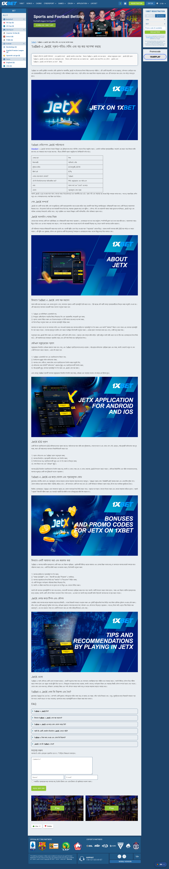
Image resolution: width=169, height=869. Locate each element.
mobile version (125, 861)
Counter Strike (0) (12, 33)
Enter (150, 3)
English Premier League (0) (15, 51)
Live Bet (94, 3)
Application (82, 3)
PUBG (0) (9, 40)
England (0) (10, 62)
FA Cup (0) (10, 22)
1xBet (21, 3)
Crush (70, 3)
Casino (39, 3)
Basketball (9, 19)
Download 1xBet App (44, 25)
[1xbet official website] (84, 110)
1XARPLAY (155, 56)
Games (61, 3)
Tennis (8, 59)
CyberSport (9, 30)
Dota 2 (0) (9, 36)
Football (8, 44)
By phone (161, 15)
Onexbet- (35, 149)
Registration (136, 3)
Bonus (29, 3)
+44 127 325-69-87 (94, 860)
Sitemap (69, 859)
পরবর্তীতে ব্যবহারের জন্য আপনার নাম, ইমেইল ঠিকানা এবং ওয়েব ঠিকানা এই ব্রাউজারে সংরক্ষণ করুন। (63, 781)
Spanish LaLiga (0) (13, 55)
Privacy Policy (149, 37)
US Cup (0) (10, 26)
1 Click (150, 15)
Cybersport (49, 3)
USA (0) (9, 66)
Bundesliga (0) (11, 47)
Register (155, 32)
